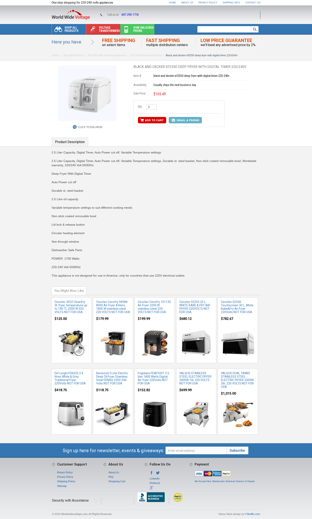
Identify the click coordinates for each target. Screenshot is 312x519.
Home (172, 2)
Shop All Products (72, 29)
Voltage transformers (109, 29)
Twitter (158, 474)
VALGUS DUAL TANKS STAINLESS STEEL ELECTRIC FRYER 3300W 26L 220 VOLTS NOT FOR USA (237, 379)
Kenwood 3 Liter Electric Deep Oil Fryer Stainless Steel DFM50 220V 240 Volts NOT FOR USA (112, 378)
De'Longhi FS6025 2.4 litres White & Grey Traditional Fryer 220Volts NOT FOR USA (70, 378)
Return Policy (65, 472)
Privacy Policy (207, 2)
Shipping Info (231, 2)
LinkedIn (155, 478)
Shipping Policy (66, 481)
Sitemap (62, 486)
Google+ (151, 489)
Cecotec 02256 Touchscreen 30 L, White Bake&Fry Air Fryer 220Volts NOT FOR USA (237, 307)
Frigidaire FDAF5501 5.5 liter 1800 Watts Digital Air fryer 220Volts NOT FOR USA (153, 378)
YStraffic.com (252, 514)
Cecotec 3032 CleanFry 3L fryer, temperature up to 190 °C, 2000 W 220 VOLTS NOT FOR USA (71, 307)
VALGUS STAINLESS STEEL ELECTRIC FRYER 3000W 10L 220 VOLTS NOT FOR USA (195, 378)
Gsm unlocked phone (143, 29)
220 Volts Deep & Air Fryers (146, 55)
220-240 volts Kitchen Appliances (107, 55)
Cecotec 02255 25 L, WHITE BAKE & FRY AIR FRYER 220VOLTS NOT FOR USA (194, 307)
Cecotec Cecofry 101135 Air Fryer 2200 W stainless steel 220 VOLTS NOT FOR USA (154, 307)
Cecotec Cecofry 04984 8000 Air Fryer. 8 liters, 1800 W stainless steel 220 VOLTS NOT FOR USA (113, 307)
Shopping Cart (116, 481)
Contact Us (252, 2)
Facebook (151, 474)
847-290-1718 (130, 15)
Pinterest (155, 483)
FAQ (110, 476)
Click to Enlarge (90, 127)
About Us (187, 2)
